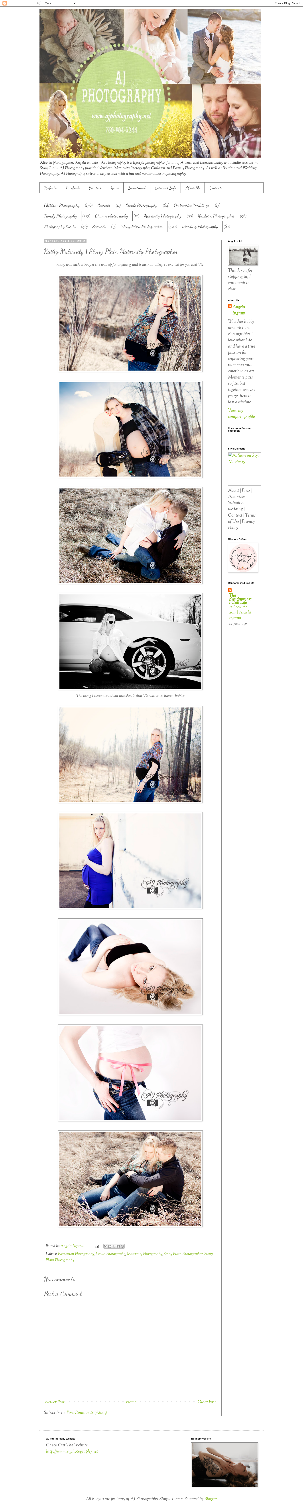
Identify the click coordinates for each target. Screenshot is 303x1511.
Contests (103, 205)
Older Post (207, 1402)
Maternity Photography (162, 216)
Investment (137, 187)
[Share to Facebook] (118, 1246)
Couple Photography (141, 205)
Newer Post (55, 1402)
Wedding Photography (200, 226)
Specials (99, 226)
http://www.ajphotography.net (72, 1451)
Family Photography (60, 216)
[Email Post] (96, 1246)
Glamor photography (111, 216)
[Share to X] (114, 1246)
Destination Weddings (191, 205)
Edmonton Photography (76, 1254)
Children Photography (61, 205)
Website (50, 187)
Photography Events (60, 226)
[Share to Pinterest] (122, 1246)
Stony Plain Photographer (142, 226)
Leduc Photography (110, 1254)
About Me (192, 187)
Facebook (72, 187)
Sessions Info (165, 187)
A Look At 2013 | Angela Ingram (240, 612)
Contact (215, 187)
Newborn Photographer (216, 216)
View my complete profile (241, 414)
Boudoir (95, 187)
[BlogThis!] (110, 1246)
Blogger (210, 1499)
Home (115, 187)
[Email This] (105, 1246)
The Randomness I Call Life (240, 599)
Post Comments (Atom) (87, 1413)
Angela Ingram (238, 310)
